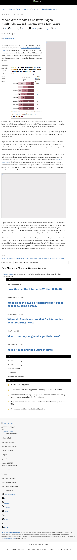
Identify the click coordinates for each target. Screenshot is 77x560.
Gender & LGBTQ (7, 463)
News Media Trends (35, 258)
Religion (4, 455)
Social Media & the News (57, 258)
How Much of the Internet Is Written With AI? (35, 289)
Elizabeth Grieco (8, 38)
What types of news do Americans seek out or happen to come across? (35, 304)
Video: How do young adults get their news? (34, 336)
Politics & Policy (7, 438)
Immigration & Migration (10, 446)
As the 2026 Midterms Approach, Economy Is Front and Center (36, 390)
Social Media (45, 258)
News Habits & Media (9, 482)
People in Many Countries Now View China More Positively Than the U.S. (38, 403)
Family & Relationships (9, 466)
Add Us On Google (8, 34)
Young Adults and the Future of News (30, 349)
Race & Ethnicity (7, 450)
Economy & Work (7, 470)
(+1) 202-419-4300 (7, 432)
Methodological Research (10, 486)
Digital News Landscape (8, 258)
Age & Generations (8, 459)
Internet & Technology (9, 478)
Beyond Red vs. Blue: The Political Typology (28, 409)
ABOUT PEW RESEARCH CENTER (11, 532)
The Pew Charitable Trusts (9, 538)
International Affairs (8, 442)
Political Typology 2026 (20, 385)
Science (4, 474)
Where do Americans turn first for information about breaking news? (35, 321)
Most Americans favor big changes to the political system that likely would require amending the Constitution (38, 396)
